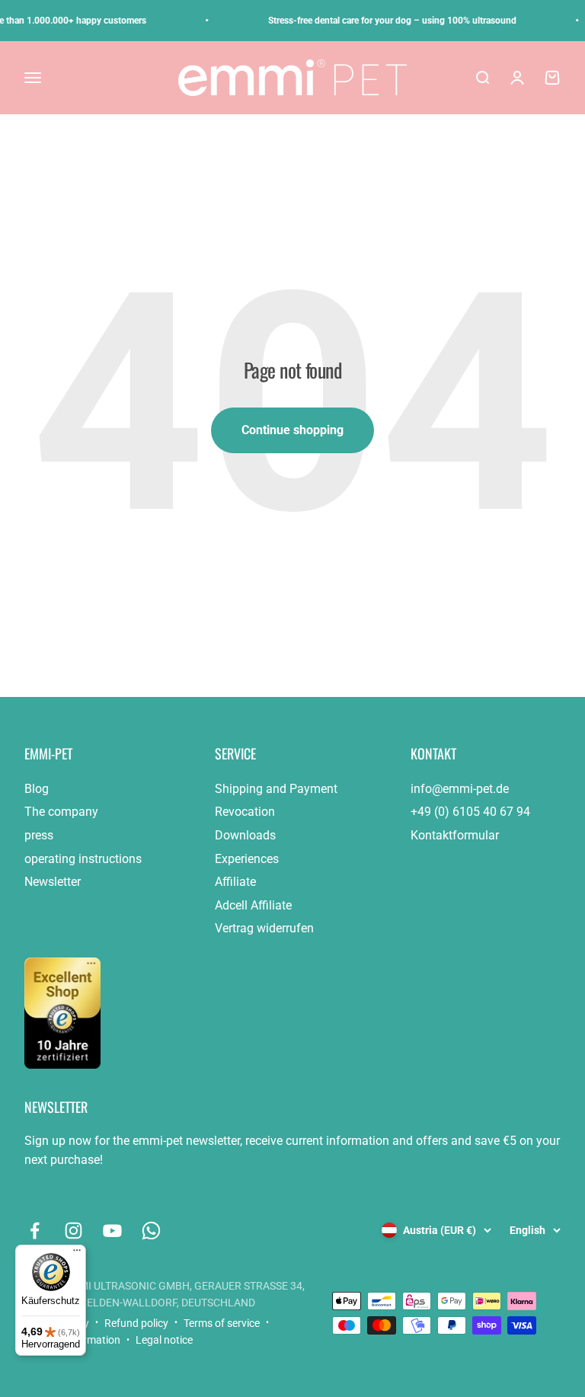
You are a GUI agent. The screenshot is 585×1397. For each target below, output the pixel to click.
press (38, 835)
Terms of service (222, 1323)
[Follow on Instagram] (73, 1230)
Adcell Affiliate (253, 905)
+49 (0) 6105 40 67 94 (470, 811)
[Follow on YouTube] (112, 1230)
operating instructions (83, 859)
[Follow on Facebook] (34, 1230)
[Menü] (77, 1254)
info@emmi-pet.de (460, 789)
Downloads (245, 835)
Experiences (247, 859)
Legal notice (164, 1340)
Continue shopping (292, 430)
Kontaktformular (455, 835)
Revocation (245, 811)
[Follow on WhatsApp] (151, 1230)
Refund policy (136, 1323)
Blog (36, 789)
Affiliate (235, 881)
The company (61, 811)
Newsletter (52, 881)
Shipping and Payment (276, 789)
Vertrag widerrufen (264, 928)
